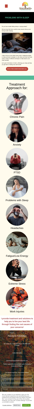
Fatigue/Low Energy (17, 256)
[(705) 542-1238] (17, 349)
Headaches (17, 228)
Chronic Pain (17, 116)
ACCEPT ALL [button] (26, 405)
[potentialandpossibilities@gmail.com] (17, 356)
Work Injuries (17, 311)
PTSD (17, 172)
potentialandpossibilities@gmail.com (17, 360)
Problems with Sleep (17, 200)
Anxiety (17, 144)
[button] (6, 6)
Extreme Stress (17, 283)
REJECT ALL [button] (17, 405)
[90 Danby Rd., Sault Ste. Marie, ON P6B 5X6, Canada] (17, 340)
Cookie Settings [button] (7, 405)
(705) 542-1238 (17, 353)
